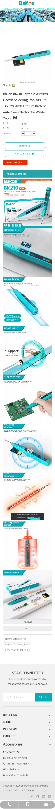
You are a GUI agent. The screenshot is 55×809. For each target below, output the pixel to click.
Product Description (16, 173)
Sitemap (30, 790)
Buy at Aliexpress (15, 162)
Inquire (22, 145)
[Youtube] (49, 796)
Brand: (6, 128)
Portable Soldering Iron (16, 649)
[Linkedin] (43, 796)
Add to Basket (23, 153)
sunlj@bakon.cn (14, 769)
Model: (6, 123)
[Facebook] (37, 796)
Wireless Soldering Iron (16, 644)
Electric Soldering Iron (15, 638)
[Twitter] (31, 796)
